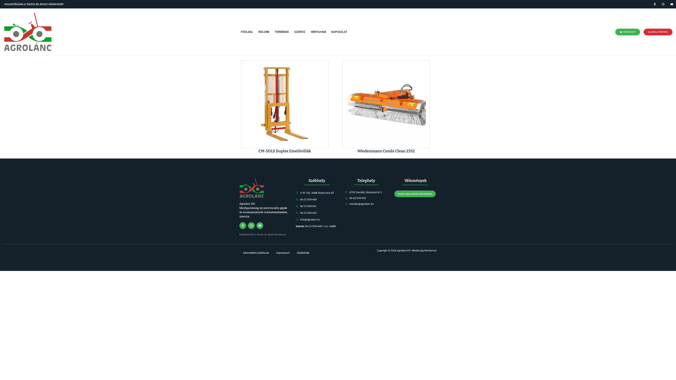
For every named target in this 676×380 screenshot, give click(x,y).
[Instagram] (663, 4)
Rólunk (263, 32)
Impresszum (283, 252)
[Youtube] (671, 4)
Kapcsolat (339, 32)
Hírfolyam (318, 32)
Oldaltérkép (303, 252)
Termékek (282, 32)
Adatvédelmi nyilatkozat (256, 252)
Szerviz (299, 32)
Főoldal (247, 32)
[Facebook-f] (654, 4)
